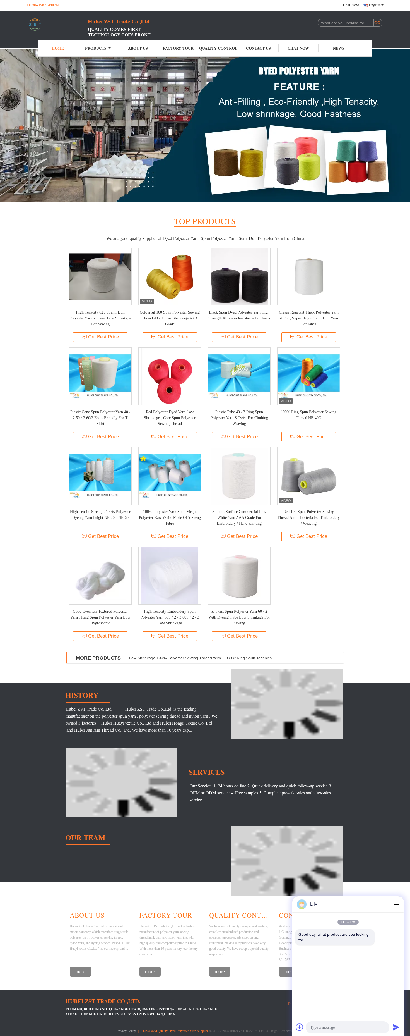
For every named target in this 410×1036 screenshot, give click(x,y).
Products (96, 48)
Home (58, 48)
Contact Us (258, 48)
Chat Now (351, 5)
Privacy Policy (126, 1030)
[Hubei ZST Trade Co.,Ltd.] (57, 24)
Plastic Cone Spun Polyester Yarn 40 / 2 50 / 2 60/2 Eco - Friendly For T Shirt (100, 418)
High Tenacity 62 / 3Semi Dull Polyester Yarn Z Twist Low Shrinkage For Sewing (100, 318)
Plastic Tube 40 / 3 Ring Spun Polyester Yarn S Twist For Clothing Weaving (239, 418)
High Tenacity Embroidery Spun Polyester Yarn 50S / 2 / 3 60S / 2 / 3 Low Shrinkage (170, 617)
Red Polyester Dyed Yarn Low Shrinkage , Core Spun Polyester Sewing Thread (170, 418)
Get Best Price (103, 337)
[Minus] (396, 904)
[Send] (396, 1027)
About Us (138, 48)
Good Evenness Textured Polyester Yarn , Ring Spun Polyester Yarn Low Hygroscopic (100, 617)
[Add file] (299, 1027)
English (375, 5)
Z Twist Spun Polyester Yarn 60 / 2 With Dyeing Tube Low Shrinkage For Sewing (239, 617)
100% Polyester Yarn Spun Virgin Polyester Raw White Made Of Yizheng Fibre (170, 518)
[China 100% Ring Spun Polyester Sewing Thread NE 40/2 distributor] (308, 376)
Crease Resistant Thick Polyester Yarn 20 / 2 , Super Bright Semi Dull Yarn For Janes (309, 318)
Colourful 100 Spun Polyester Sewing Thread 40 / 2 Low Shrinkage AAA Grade (170, 318)
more (80, 971)
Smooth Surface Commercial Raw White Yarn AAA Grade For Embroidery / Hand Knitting (239, 518)
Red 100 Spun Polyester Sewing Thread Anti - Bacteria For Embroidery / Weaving (309, 518)
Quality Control (218, 48)
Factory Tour (178, 48)
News (338, 48)
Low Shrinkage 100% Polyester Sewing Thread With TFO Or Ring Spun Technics (200, 658)
